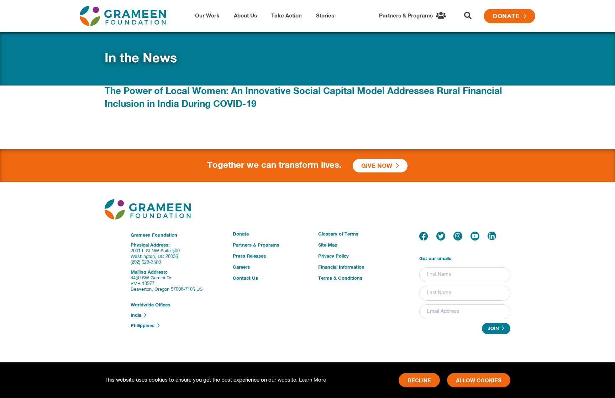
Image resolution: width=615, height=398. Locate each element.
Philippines (144, 326)
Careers (241, 267)
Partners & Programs (256, 245)
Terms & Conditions (340, 278)
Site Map (327, 245)
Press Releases (249, 256)
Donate (508, 17)
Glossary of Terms (338, 234)
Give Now (378, 166)
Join (495, 329)
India (137, 315)
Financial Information (341, 267)
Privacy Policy (333, 256)
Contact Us (245, 278)
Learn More (312, 380)
